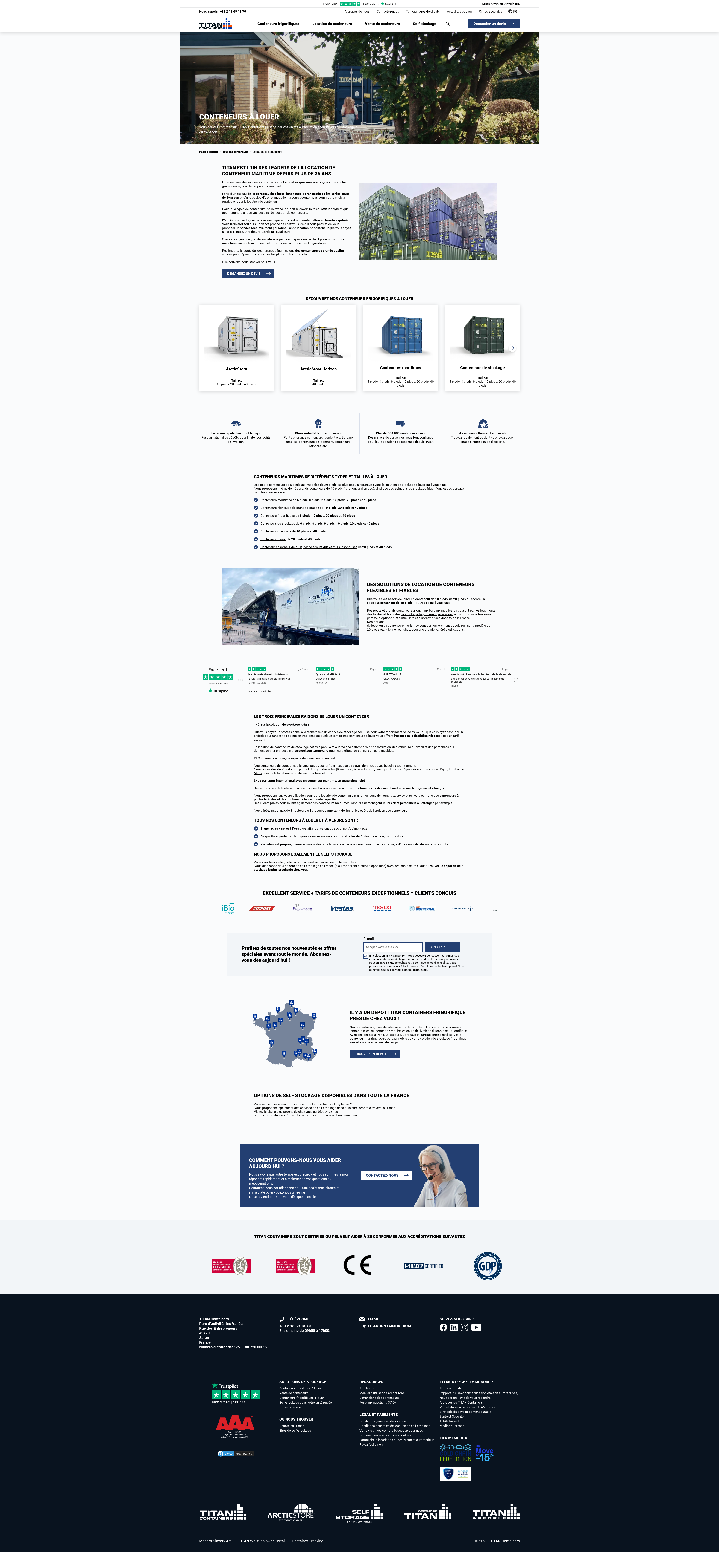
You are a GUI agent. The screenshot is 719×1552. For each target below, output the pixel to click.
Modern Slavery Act (215, 1541)
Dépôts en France (291, 1426)
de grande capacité (322, 799)
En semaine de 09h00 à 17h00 (304, 1325)
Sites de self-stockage (295, 1430)
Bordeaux (268, 232)
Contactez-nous (388, 11)
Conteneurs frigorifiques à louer (301, 1398)
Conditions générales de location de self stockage (395, 1426)
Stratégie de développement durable (465, 1412)
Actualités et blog (459, 11)
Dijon (443, 769)
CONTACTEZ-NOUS (382, 1175)
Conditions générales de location (383, 1421)
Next (512, 348)
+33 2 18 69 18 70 (222, 11)
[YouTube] (476, 1327)
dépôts (282, 769)
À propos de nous (357, 11)
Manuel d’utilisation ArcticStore (382, 1393)
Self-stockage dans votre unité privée (305, 1402)
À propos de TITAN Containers (461, 1402)
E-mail (368, 939)
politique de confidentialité (431, 962)
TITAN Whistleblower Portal (262, 1541)
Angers (434, 769)
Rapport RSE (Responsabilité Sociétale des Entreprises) (479, 1393)
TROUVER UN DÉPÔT (370, 1054)
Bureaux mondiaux (453, 1388)
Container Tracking (307, 1541)
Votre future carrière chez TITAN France (467, 1407)
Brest (452, 769)
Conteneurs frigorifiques (278, 24)
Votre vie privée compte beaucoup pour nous (391, 1430)
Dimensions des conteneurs (379, 1398)
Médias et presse (452, 1426)
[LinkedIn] (454, 1327)
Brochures (367, 1388)
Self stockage (424, 24)
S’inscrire (438, 947)
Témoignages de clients (423, 11)
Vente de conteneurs (382, 24)
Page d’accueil (208, 152)
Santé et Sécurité (452, 1416)
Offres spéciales (490, 11)
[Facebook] (443, 1327)
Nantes (238, 232)
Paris (228, 232)
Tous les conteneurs (235, 152)
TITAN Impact (449, 1421)
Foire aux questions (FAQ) (378, 1402)
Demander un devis (489, 24)
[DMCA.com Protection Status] (235, 1453)
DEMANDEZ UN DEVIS (244, 273)
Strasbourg (252, 232)
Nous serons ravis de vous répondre (465, 1398)
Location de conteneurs (332, 24)
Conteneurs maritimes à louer (300, 1388)
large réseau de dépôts (268, 194)
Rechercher (448, 23)
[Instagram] (464, 1327)
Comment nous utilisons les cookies (385, 1435)
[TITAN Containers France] (215, 23)
